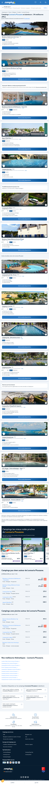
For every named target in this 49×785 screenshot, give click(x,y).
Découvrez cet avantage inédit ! (41, 87)
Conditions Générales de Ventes (9, 744)
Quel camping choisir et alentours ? (34, 690)
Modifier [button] (45, 7)
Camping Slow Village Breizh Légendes (11, 406)
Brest (7, 139)
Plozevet (7, 307)
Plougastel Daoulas (9, 170)
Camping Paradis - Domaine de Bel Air (11, 499)
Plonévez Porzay (8, 438)
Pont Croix (7, 338)
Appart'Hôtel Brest (6, 138)
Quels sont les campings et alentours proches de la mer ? (10, 705)
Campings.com (4, 12)
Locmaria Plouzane (9, 38)
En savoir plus (27, 18)
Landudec (7, 500)
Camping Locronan (6, 367)
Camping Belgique (7, 752)
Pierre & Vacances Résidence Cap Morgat (12, 68)
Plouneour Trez (8, 407)
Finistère (19, 12)
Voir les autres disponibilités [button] (24, 47)
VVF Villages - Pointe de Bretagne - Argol (12, 468)
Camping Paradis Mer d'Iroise (9, 275)
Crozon (7, 69)
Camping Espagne (7, 756)
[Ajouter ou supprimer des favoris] (46, 34)
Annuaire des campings (8, 739)
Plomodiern (8, 276)
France (10, 12)
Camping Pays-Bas (29, 752)
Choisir (8, 778)
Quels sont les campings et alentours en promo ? (34, 697)
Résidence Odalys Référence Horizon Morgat (13, 239)
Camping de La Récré (7, 208)
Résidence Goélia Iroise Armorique (10, 37)
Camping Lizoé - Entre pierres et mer (11, 337)
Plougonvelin (8, 107)
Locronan (7, 368)
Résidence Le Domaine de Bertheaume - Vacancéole (14, 106)
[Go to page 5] (25, 34)
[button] (2, 780)
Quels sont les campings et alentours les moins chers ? (11, 697)
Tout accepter (21, 778)
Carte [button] (37, 782)
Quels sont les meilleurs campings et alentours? (11, 690)
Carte (14, 38)
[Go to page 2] (23, 34)
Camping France (6, 754)
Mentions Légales (29, 744)
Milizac (7, 209)
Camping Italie (28, 754)
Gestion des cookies (29, 739)
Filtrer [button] (13, 782)
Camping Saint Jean (7, 169)
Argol (7, 469)
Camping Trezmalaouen (7, 437)
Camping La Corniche (7, 306)
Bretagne (14, 12)
